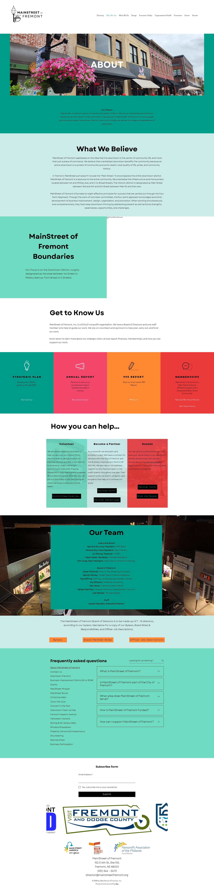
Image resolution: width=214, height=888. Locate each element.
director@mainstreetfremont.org (107, 875)
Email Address (86, 774)
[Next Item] (162, 820)
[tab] (71, 667)
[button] (27, 400)
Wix (117, 884)
